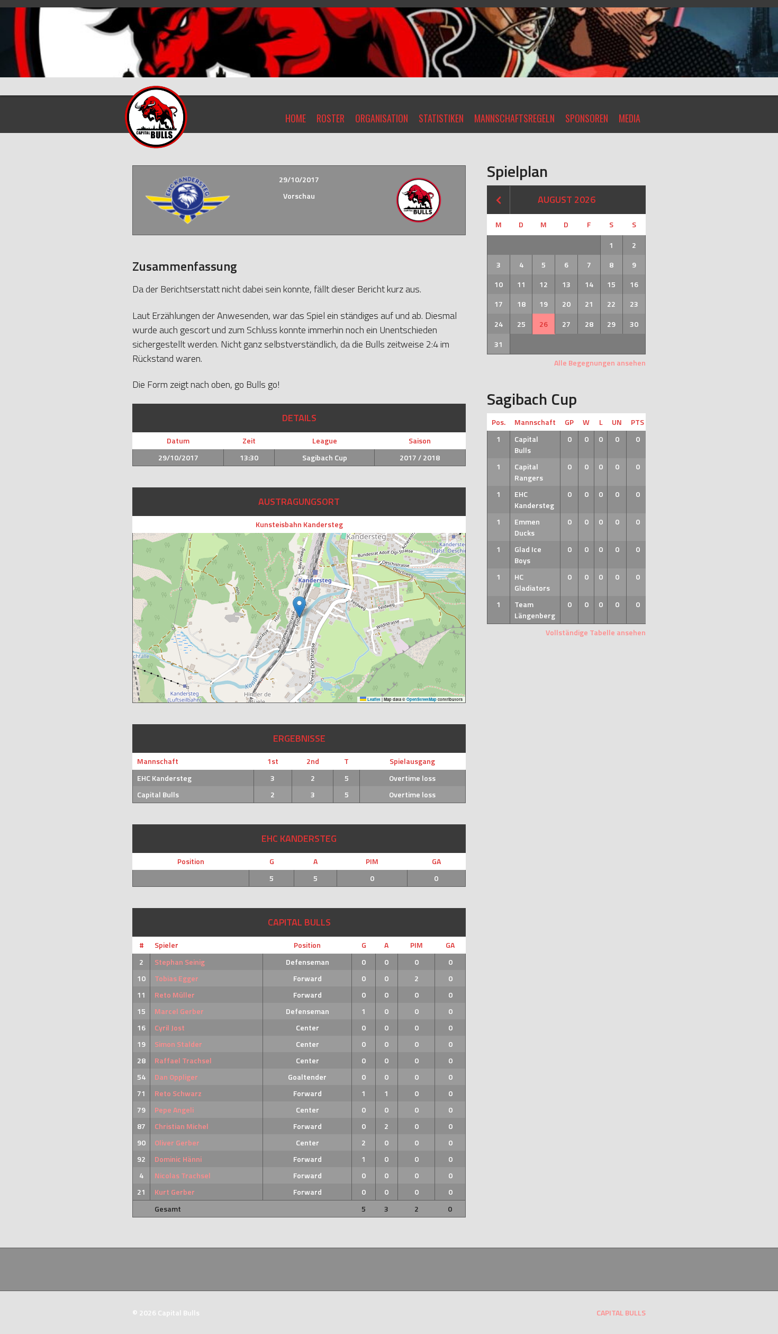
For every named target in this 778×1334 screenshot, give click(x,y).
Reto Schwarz (178, 1093)
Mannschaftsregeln (514, 118)
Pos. (498, 422)
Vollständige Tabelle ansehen (596, 632)
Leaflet (373, 699)
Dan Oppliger (176, 1076)
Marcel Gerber (179, 1011)
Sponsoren (586, 118)
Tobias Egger (176, 978)
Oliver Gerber (177, 1142)
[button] (299, 607)
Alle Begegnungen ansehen (600, 362)
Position (190, 861)
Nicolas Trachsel (183, 1175)
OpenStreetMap (421, 699)
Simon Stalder (178, 1044)
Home (295, 118)
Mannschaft (535, 422)
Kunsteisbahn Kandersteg (299, 524)
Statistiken (441, 118)
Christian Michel (182, 1126)
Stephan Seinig (180, 961)
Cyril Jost (170, 1027)
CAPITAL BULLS (621, 1312)
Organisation (381, 118)
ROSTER (330, 118)
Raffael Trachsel (183, 1060)
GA (436, 861)
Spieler (166, 944)
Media (629, 118)
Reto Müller (175, 994)
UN (617, 422)
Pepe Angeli (174, 1109)
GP (569, 422)
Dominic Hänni (178, 1158)
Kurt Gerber (175, 1191)
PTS (637, 422)
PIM (372, 861)
